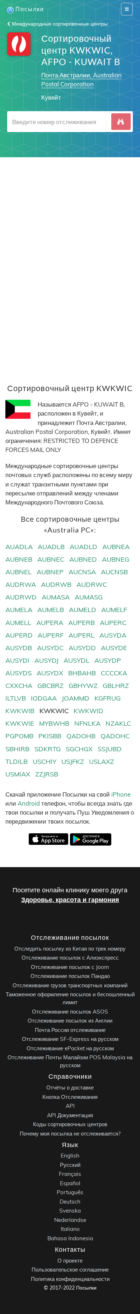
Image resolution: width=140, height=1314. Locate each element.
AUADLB (51, 547)
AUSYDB (18, 648)
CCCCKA (114, 673)
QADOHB (80, 736)
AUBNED (83, 559)
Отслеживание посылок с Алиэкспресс (70, 957)
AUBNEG (115, 559)
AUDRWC (91, 584)
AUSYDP (107, 660)
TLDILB (16, 761)
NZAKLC (118, 723)
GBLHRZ (116, 685)
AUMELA (18, 610)
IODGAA (44, 698)
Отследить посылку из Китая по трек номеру (70, 948)
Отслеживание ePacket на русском (70, 1048)
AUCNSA (82, 572)
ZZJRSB (46, 774)
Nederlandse (70, 1219)
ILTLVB (15, 698)
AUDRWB (56, 584)
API (70, 1105)
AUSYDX (50, 673)
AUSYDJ (46, 660)
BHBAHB (82, 673)
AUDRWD (21, 597)
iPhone (121, 794)
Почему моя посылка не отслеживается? (70, 1133)
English (70, 1155)
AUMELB (50, 610)
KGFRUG (107, 698)
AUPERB (81, 623)
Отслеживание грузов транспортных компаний (70, 985)
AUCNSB (114, 572)
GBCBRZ (50, 685)
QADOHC (115, 736)
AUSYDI (17, 660)
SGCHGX (79, 749)
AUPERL (81, 635)
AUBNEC (50, 559)
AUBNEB (18, 559)
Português (70, 1192)
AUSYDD (82, 648)
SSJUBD (110, 749)
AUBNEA (116, 547)
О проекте (70, 1260)
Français (70, 1173)
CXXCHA (18, 685)
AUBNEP (50, 572)
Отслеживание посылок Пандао (70, 976)
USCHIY (44, 761)
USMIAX (17, 774)
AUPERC (113, 623)
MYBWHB (54, 723)
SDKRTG (47, 749)
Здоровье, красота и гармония (70, 900)
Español (70, 1183)
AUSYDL (76, 660)
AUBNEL (18, 572)
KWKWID (88, 711)
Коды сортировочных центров (70, 1124)
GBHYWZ (83, 685)
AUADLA (19, 547)
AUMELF (114, 610)
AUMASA (56, 597)
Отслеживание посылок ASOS (70, 1011)
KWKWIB (19, 711)
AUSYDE (114, 648)
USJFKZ (72, 761)
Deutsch (70, 1201)
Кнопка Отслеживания (70, 1096)
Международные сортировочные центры (59, 24)
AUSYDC (50, 648)
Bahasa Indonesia (70, 1238)
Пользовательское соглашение (70, 1269)
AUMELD (82, 610)
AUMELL (18, 623)
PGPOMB (19, 736)
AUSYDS (18, 673)
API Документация (70, 1114)
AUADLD (83, 547)
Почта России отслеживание (70, 1029)
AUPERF (51, 635)
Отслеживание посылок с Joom (70, 966)
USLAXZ (101, 761)
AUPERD (19, 635)
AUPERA (49, 623)
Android (29, 803)
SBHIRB (17, 749)
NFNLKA (87, 723)
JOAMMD (75, 698)
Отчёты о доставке (70, 1087)
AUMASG (89, 597)
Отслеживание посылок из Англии (70, 1020)
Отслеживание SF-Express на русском (70, 1039)
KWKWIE (19, 723)
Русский (70, 1164)
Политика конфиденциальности (70, 1278)
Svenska (70, 1210)
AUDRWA (20, 584)
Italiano (70, 1228)
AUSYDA (112, 635)
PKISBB (49, 736)
